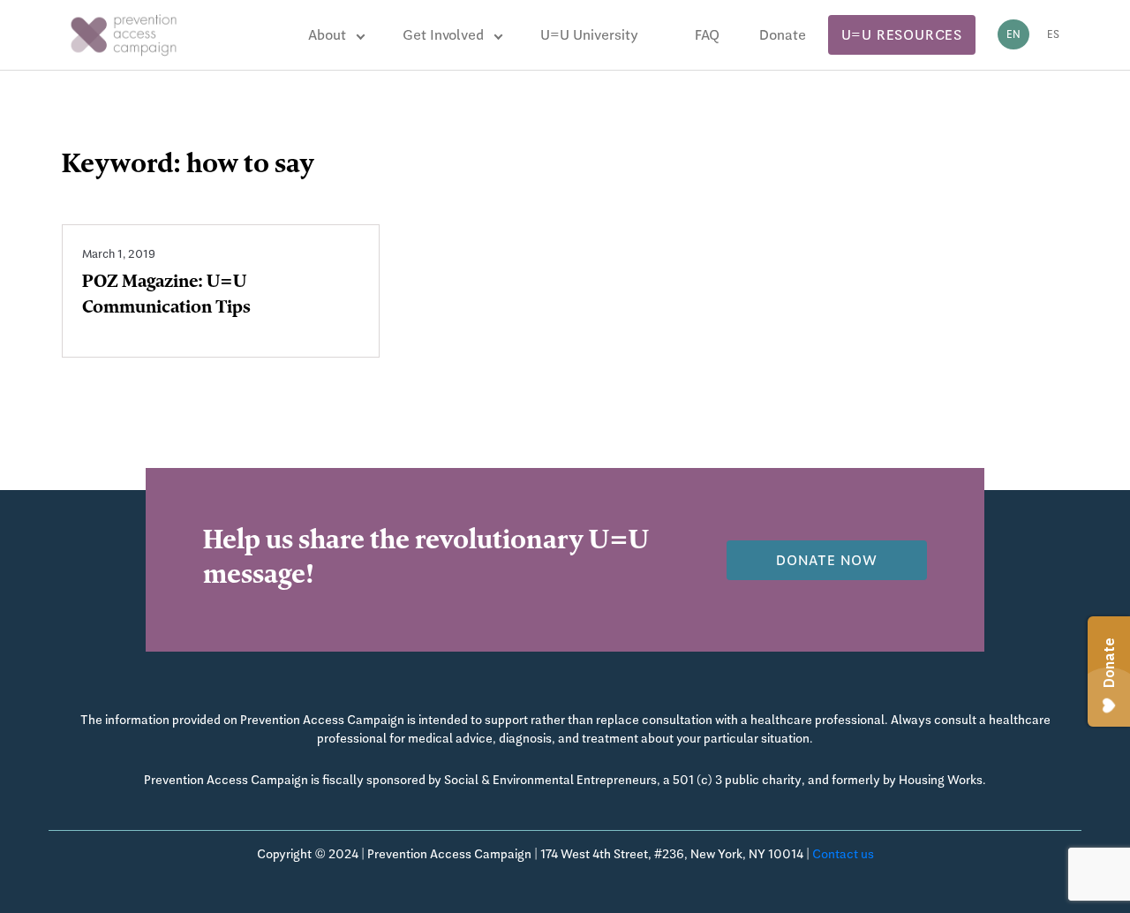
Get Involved (443, 34)
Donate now (827, 560)
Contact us (843, 854)
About (327, 34)
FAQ (707, 34)
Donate (782, 34)
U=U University (589, 34)
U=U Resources (901, 34)
